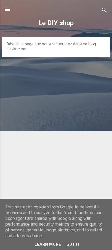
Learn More (48, 244)
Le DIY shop (56, 23)
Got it (73, 244)
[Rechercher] (104, 11)
